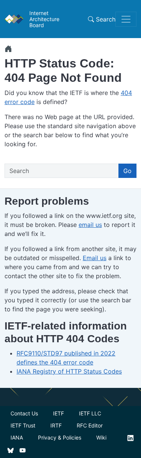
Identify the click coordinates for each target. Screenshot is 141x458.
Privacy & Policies (59, 437)
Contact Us (24, 413)
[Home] (8, 48)
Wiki (101, 437)
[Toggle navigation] (125, 19)
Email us (94, 258)
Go (127, 171)
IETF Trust (23, 425)
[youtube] (23, 450)
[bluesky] (11, 450)
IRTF (56, 425)
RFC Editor (90, 425)
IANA (17, 437)
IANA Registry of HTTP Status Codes (69, 371)
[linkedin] (130, 437)
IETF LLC (90, 413)
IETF (58, 413)
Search (104, 19)
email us (90, 224)
